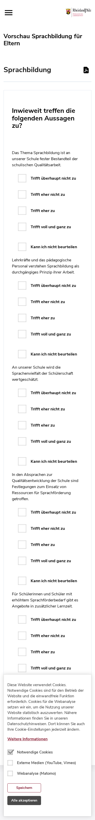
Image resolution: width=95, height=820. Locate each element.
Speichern (24, 787)
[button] (9, 13)
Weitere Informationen (27, 739)
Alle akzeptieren (24, 800)
